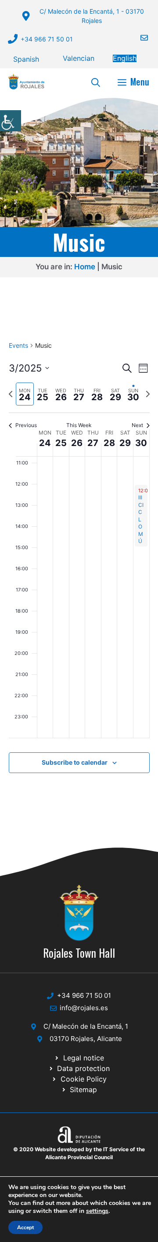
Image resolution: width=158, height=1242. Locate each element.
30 (141, 443)
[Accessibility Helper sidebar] (10, 120)
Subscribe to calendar (75, 762)
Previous (26, 425)
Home (84, 266)
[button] (96, 81)
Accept (25, 1227)
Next (137, 425)
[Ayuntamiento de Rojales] (26, 81)
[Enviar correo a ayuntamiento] (138, 38)
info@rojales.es (84, 1008)
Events (18, 345)
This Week (79, 425)
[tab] (25, 394)
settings (97, 1211)
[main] (79, 567)
